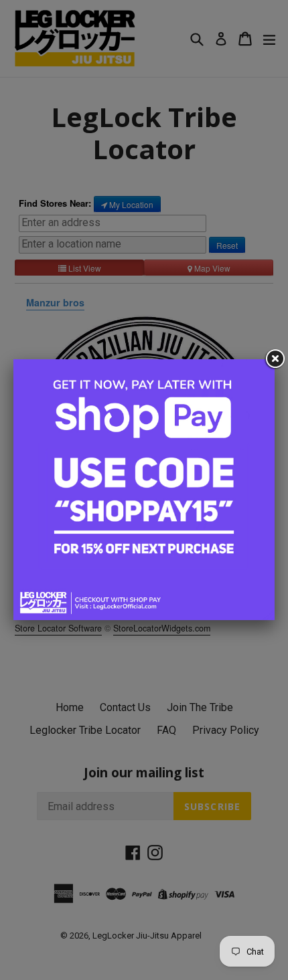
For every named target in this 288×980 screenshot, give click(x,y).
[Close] (275, 359)
